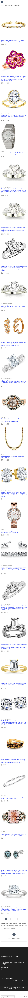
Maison (2, 5)
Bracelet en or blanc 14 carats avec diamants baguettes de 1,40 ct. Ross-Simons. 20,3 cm (13, 797)
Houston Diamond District (6, 39)
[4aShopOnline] (2, 2)
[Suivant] (22, 919)
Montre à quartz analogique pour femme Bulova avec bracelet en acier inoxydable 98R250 (13, 531)
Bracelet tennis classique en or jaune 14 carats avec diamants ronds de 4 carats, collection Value (12, 41)
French (6, 996)
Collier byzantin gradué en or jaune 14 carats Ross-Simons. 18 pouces (12, 457)
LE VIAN (3, 75)
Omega (2, 151)
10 (18, 918)
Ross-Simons (4, 454)
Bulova (2, 529)
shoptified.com (16, 988)
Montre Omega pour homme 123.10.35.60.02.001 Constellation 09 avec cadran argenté (12, 153)
